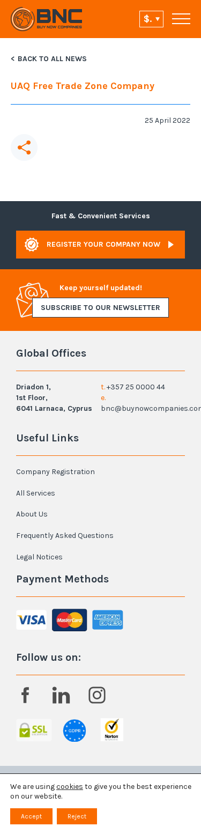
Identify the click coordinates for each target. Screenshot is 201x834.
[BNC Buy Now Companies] (47, 19)
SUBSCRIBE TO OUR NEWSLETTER (100, 307)
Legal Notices (39, 557)
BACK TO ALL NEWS (52, 58)
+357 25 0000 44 (136, 387)
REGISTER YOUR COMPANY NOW (103, 244)
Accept (31, 816)
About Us (32, 514)
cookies (69, 786)
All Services (35, 493)
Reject (77, 816)
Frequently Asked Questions (65, 535)
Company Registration (55, 471)
